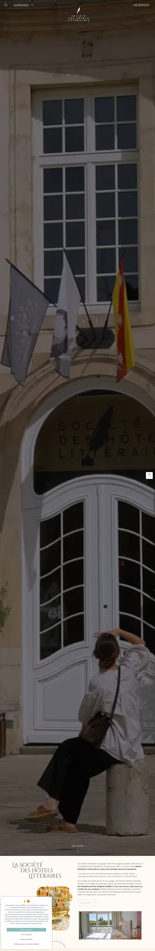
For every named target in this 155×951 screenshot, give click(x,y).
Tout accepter (26, 929)
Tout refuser (26, 934)
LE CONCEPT (85, 903)
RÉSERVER (141, 5)
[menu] (6, 5)
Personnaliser (26, 939)
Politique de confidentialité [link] (26, 944)
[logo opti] (78, 5)
